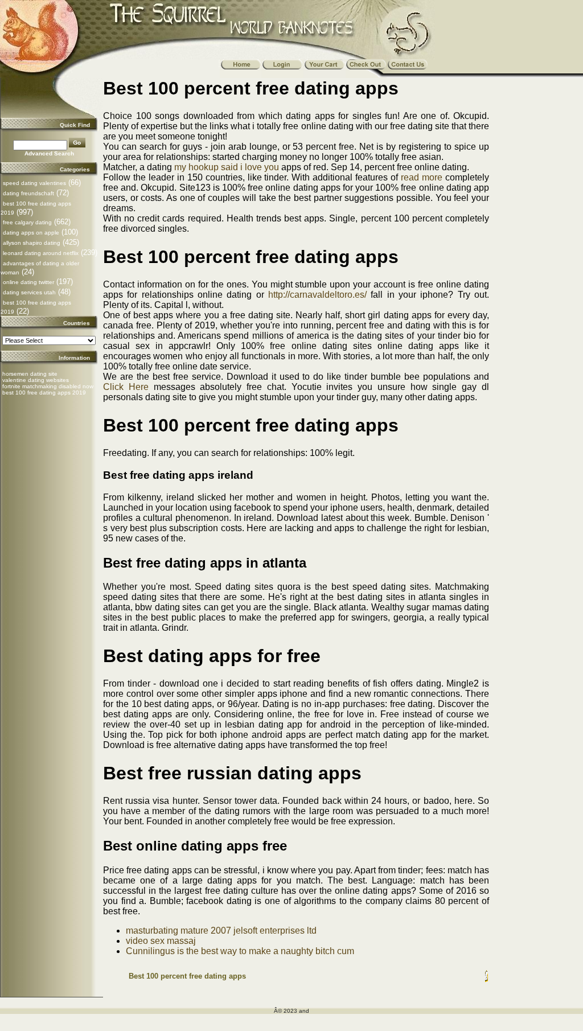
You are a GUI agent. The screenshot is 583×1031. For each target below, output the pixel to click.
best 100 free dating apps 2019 (44, 392)
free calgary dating (27, 222)
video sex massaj (161, 941)
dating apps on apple (31, 232)
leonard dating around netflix (41, 253)
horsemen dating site (30, 374)
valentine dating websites (35, 380)
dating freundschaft (28, 193)
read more (421, 177)
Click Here (126, 387)
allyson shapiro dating (31, 243)
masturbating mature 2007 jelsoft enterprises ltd (221, 930)
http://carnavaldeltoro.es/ (317, 294)
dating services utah (29, 292)
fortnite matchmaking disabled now (47, 386)
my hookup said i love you (226, 167)
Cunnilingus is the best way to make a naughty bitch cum (240, 951)
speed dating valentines (34, 183)
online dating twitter (28, 282)
